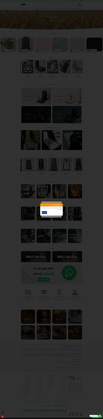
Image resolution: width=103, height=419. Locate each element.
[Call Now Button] (2, 416)
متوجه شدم (44, 212)
